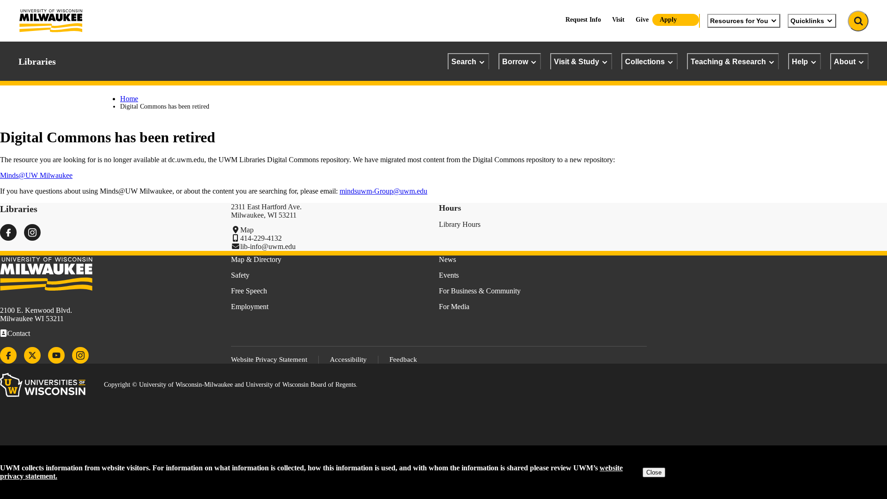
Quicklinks (807, 20)
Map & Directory (256, 259)
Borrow (515, 61)
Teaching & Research (728, 61)
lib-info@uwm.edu (268, 246)
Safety (240, 275)
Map (247, 230)
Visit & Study (576, 61)
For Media (454, 306)
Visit (618, 19)
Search (463, 61)
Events (449, 275)
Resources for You (739, 20)
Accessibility (348, 359)
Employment (249, 306)
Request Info (583, 19)
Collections (645, 61)
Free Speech (249, 291)
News (447, 259)
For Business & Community (480, 291)
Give (642, 19)
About (845, 61)
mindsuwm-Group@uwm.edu (383, 191)
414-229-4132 (261, 238)
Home (129, 99)
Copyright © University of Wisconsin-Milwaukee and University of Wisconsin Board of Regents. (231, 384)
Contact (18, 333)
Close (654, 472)
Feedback (403, 359)
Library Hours (459, 224)
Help (800, 61)
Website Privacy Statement (269, 359)
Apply (668, 19)
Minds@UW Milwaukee (36, 175)
